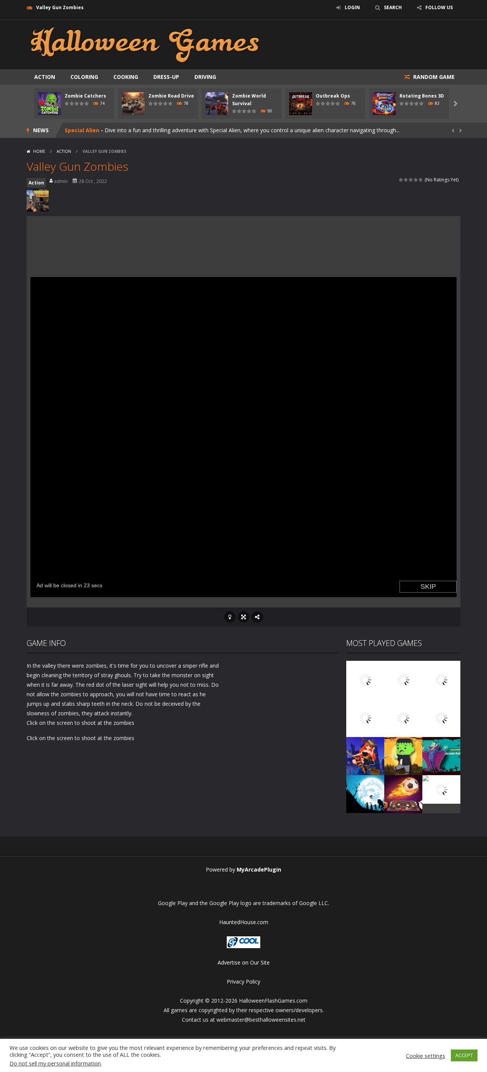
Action (44, 76)
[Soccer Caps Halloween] (403, 793)
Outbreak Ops (333, 96)
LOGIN (352, 7)
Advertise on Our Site (244, 962)
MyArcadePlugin (259, 869)
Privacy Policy (243, 981)
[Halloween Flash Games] (145, 44)
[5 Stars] (421, 180)
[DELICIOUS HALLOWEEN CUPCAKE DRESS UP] (441, 679)
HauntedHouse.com (243, 922)
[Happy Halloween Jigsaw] (365, 793)
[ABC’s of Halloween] (365, 717)
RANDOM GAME (433, 76)
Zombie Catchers (85, 96)
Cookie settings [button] (425, 1055)
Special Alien (82, 130)
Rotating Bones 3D (421, 96)
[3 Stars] (411, 180)
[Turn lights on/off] (230, 617)
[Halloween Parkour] (441, 717)
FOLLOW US (439, 7)
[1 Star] (401, 180)
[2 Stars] (406, 180)
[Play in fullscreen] (243, 617)
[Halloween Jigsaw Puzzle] (441, 755)
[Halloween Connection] (403, 679)
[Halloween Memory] (403, 755)
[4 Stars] (416, 180)
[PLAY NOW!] (49, 103)
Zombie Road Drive (171, 96)
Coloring (84, 76)
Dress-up (166, 76)
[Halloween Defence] (403, 717)
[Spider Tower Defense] (365, 679)
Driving (205, 76)
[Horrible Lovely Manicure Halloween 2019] (365, 755)
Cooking (125, 76)
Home (39, 151)
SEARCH (393, 7)
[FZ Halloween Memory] (441, 788)
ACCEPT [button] (464, 1055)
